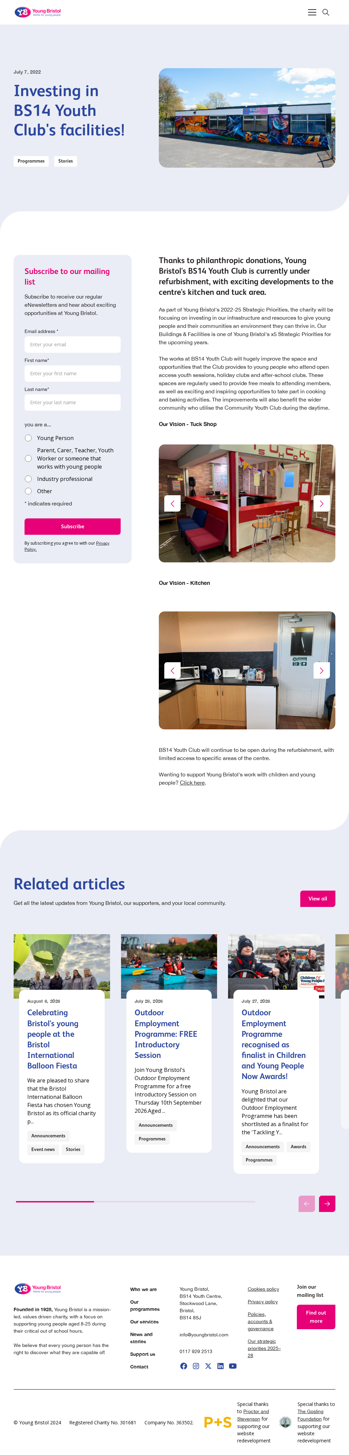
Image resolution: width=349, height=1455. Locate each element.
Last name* (37, 389)
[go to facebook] (184, 1366)
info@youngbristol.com (204, 1334)
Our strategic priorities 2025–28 (264, 1348)
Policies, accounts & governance (261, 1321)
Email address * (41, 331)
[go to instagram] (196, 1366)
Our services (144, 1321)
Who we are (143, 1289)
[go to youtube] (233, 1366)
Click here (192, 782)
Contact (139, 1366)
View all (317, 898)
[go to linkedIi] (220, 1366)
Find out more (316, 1316)
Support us (142, 1354)
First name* (37, 360)
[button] (312, 12)
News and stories (141, 1337)
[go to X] (208, 1366)
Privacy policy (263, 1301)
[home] (38, 12)
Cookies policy (263, 1289)
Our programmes (145, 1305)
